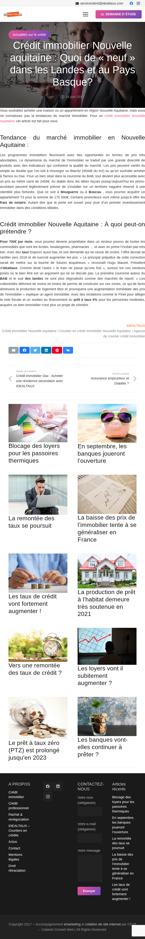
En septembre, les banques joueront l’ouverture (102, 453)
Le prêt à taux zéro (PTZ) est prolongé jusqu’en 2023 (33, 750)
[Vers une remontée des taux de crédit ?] (37, 645)
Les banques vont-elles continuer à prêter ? (103, 747)
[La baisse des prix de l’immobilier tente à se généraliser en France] (107, 494)
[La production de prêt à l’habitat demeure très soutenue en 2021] (107, 571)
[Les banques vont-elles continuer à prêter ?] (107, 716)
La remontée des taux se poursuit (121, 843)
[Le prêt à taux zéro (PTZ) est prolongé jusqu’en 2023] (37, 718)
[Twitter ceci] (35, 350)
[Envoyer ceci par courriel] (13, 350)
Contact (14, 848)
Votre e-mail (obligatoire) (87, 826)
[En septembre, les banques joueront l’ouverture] (107, 423)
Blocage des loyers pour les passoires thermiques (34, 453)
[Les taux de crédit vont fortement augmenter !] (37, 573)
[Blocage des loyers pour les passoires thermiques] (37, 423)
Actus (12, 842)
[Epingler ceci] (57, 350)
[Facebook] (131, 3)
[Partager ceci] (24, 350)
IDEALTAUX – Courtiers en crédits (19, 830)
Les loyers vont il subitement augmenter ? (100, 675)
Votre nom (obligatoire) (87, 800)
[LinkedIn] (58, 786)
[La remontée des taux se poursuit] (37, 494)
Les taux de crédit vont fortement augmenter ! (32, 603)
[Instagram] (138, 3)
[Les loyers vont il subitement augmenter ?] (107, 646)
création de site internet (103, 924)
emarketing (72, 924)
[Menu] (85, 14)
